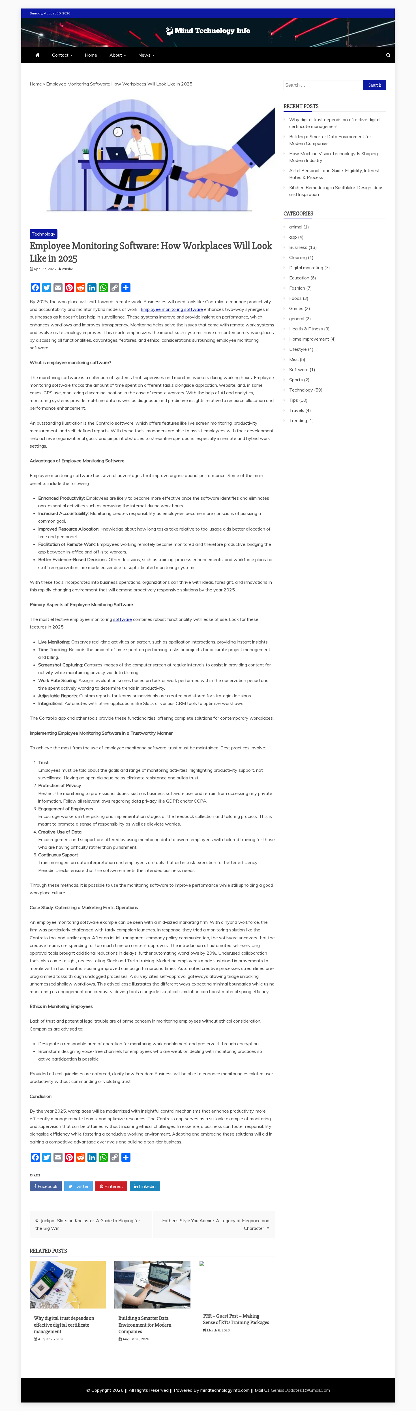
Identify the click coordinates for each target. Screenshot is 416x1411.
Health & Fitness (306, 329)
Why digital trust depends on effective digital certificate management (64, 1325)
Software (298, 369)
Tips (293, 400)
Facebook (47, 1186)
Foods (295, 298)
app (293, 237)
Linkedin (147, 1186)
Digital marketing (306, 267)
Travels (296, 410)
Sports (296, 379)
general (296, 318)
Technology (43, 234)
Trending (298, 420)
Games (296, 308)
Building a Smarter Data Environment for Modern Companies (145, 1325)
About (116, 55)
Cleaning (298, 257)
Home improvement (309, 339)
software (122, 619)
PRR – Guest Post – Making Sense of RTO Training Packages (236, 1319)
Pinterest (113, 1186)
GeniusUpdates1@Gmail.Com (300, 1390)
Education (299, 278)
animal (295, 227)
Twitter (80, 1186)
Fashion (297, 288)
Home (91, 55)
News (144, 55)
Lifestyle (298, 349)
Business (298, 247)
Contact (60, 55)
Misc (294, 359)
